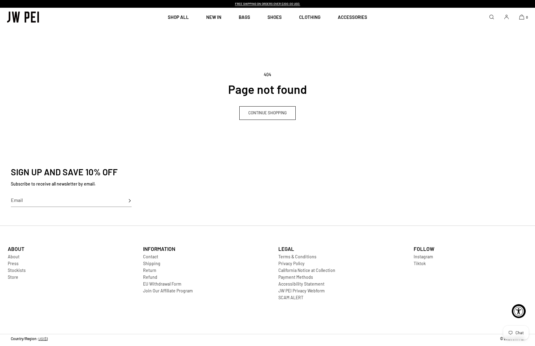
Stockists (17, 270)
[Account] (506, 17)
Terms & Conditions (297, 256)
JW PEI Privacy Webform (301, 290)
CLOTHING (309, 17)
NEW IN (213, 17)
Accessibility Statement (301, 284)
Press (13, 263)
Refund (150, 277)
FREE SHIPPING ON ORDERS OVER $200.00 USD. (267, 4)
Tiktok (420, 263)
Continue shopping (267, 112)
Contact (150, 256)
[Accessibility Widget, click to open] (519, 311)
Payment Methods (295, 277)
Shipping (151, 263)
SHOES (275, 17)
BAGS (244, 17)
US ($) (43, 338)
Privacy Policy (291, 263)
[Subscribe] (124, 200)
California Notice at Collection (306, 270)
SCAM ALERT (290, 297)
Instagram (423, 256)
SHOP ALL (178, 17)
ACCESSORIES (352, 17)
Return (149, 270)
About (14, 256)
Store (13, 277)
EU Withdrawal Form (162, 284)
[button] (491, 17)
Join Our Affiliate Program (168, 290)
